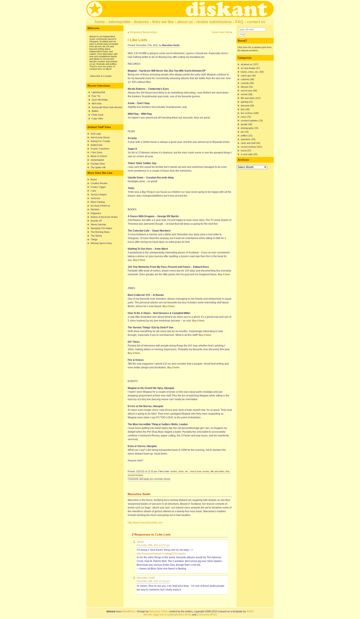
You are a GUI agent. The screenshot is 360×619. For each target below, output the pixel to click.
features (141, 22)
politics (244, 135)
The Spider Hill (98, 167)
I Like (93, 190)
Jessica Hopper (99, 194)
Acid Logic (96, 133)
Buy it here (139, 260)
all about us (246, 64)
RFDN (250, 611)
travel (243, 150)
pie (242, 132)
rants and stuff (248, 143)
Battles (95, 111)
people (244, 124)
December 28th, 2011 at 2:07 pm (153, 545)
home (100, 22)
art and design (248, 68)
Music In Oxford (99, 156)
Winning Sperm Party (101, 243)
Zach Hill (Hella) (100, 99)
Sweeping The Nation (101, 228)
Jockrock (95, 198)
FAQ (239, 22)
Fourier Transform (100, 148)
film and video (217, 471)
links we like (163, 22)
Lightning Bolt (98, 92)
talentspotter (120, 22)
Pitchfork (95, 209)
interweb (245, 105)
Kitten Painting (98, 202)
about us (185, 22)
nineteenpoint (97, 160)
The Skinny (96, 235)
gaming (244, 102)
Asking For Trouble (100, 141)
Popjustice (96, 213)
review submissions (214, 22)
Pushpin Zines (98, 163)
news (243, 117)
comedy (245, 83)
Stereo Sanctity (98, 224)
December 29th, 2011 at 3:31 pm (153, 581)
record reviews (135, 475)
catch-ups (246, 75)
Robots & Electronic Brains (104, 217)
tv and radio (247, 154)
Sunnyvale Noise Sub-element (107, 107)
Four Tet (96, 96)
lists (228, 471)
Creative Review (99, 183)
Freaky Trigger (98, 187)
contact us (256, 22)
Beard (94, 179)
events (205, 471)
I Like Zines (96, 152)
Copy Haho (97, 118)
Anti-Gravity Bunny (100, 137)
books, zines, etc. (180, 471)
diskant (244, 87)
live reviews (247, 113)
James (140, 541)
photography (247, 128)
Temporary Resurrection (143, 32)
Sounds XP (96, 220)
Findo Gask (98, 114)
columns (245, 79)
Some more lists (221, 32)
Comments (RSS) (207, 614)
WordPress (128, 611)
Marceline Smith (146, 577)
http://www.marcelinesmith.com (145, 522)
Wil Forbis (97, 103)
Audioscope (96, 145)
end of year (195, 471)
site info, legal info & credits (158, 614)
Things (94, 239)
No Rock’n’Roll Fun (100, 205)
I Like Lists (137, 40)
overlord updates (249, 120)
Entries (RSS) (183, 614)
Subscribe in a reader (101, 76)
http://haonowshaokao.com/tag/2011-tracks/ (161, 553)
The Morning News (100, 232)
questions (246, 139)
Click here (243, 47)
